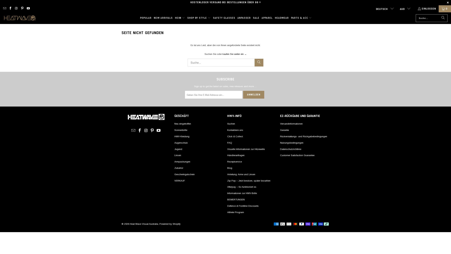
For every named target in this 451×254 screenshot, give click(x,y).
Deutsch (382, 9)
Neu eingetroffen (182, 123)
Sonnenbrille (180, 130)
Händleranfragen (236, 155)
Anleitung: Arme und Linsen (241, 174)
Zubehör (178, 168)
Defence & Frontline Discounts (243, 206)
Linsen (177, 155)
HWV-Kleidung (181, 136)
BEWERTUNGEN (236, 199)
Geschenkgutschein (184, 174)
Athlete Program (235, 212)
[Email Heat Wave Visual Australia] (4, 9)
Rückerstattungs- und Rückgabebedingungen (303, 136)
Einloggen (429, 9)
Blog (229, 168)
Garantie (284, 130)
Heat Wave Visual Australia (144, 224)
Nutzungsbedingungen (291, 142)
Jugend (178, 149)
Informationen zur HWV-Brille (242, 193)
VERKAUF (179, 180)
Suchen (231, 123)
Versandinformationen (291, 123)
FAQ (229, 142)
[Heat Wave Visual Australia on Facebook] (10, 9)
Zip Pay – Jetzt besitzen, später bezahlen (248, 180)
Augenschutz (181, 142)
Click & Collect (235, 136)
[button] (180, 18)
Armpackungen (182, 161)
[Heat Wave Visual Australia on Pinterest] (22, 9)
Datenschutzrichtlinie (290, 149)
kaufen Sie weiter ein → (235, 54)
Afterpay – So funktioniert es (241, 187)
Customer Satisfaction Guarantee (297, 155)
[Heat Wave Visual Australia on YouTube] (28, 9)
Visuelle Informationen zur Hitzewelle (246, 149)
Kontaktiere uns (235, 130)
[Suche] (443, 18)
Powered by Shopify (170, 224)
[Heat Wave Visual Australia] (20, 18)
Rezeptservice (234, 161)
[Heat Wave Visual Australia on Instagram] (16, 9)
